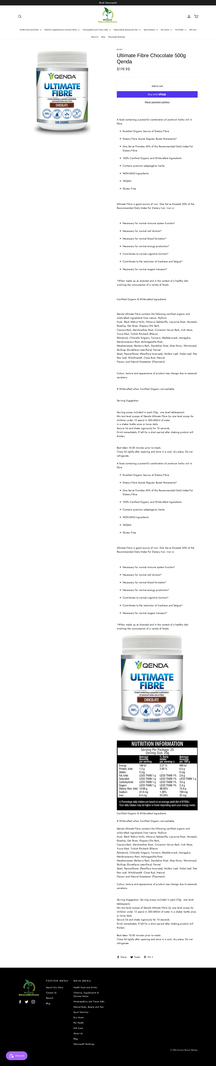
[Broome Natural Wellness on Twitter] (26, 1002)
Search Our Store (54, 987)
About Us (94, 37)
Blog (103, 37)
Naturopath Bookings (116, 37)
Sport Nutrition (150, 30)
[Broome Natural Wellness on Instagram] (33, 1002)
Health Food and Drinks (29, 30)
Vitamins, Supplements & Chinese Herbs (60, 30)
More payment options (157, 102)
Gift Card (192, 30)
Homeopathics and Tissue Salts (95, 30)
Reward (49, 998)
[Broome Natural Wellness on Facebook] (20, 1002)
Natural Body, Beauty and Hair (126, 30)
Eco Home (165, 30)
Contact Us (51, 992)
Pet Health (179, 30)
